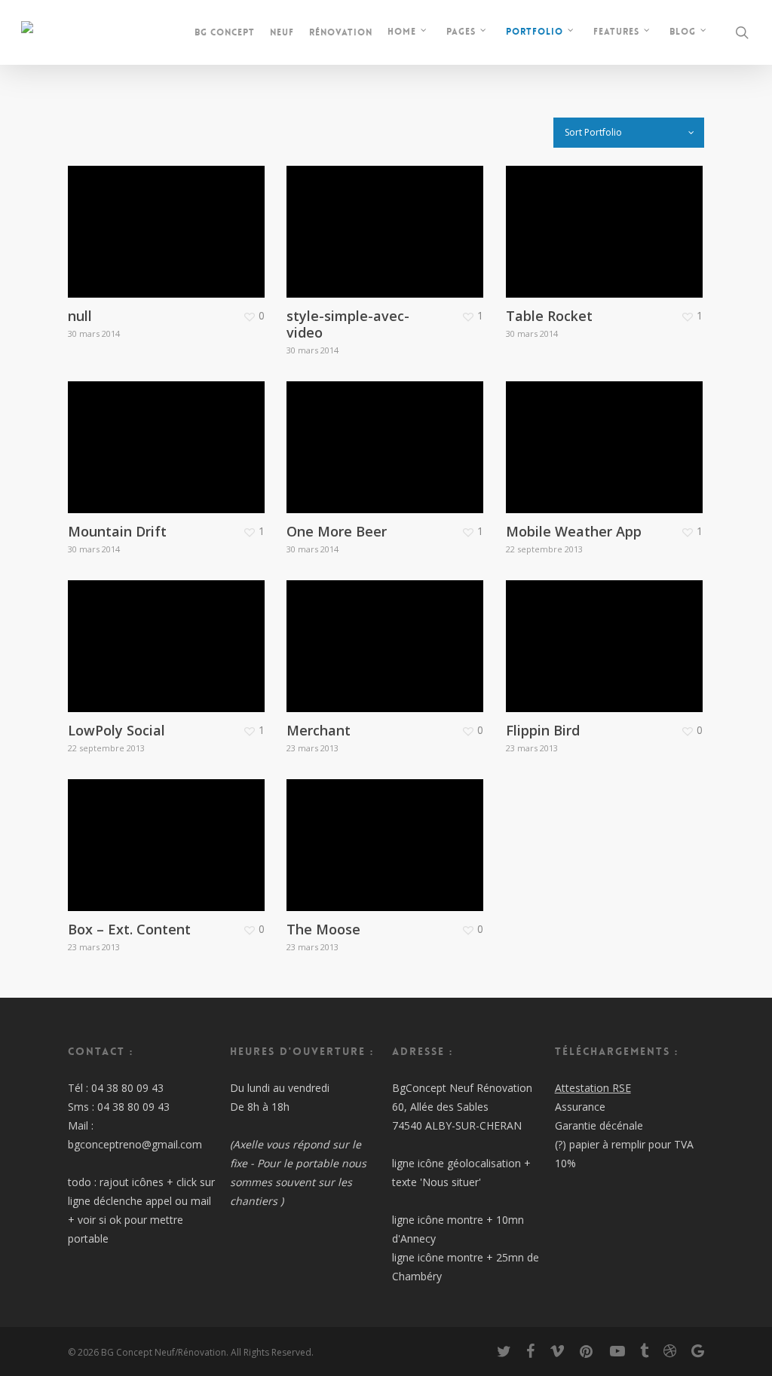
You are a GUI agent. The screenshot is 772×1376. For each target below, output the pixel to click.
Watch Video (147, 821)
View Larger (146, 207)
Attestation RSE (593, 1088)
